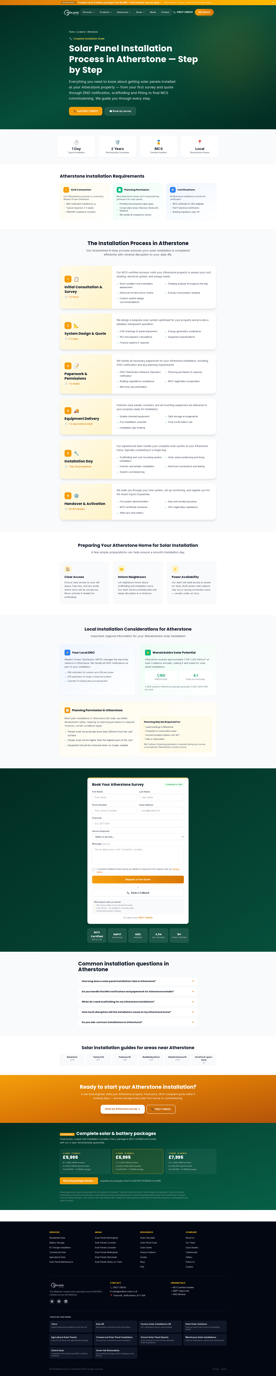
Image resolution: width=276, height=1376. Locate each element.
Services (87, 12)
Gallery (189, 1257)
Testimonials (191, 1252)
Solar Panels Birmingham (106, 1238)
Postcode (97, 818)
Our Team (190, 1242)
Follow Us (190, 1262)
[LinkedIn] (65, 1301)
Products (104, 12)
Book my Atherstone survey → (122, 1108)
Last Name (144, 791)
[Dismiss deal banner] (273, 2)
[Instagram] (52, 1301)
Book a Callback (140, 892)
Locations (81, 32)
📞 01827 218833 (161, 1109)
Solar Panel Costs (148, 1242)
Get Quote (204, 12)
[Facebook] (59, 1301)
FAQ (142, 1267)
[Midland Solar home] (70, 12)
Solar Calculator (147, 1238)
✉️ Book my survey (120, 111)
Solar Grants (146, 1247)
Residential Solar (57, 1238)
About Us (190, 1238)
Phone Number (99, 805)
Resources (122, 12)
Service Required (100, 831)
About (153, 12)
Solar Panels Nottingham (106, 1252)
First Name (97, 791)
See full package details (79, 1180)
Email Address (146, 805)
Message (101, 844)
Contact (165, 12)
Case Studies (192, 1247)
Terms (224, 1369)
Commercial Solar (57, 1252)
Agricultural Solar (57, 1257)
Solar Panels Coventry (105, 1242)
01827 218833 (145, 917)
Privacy (216, 1369)
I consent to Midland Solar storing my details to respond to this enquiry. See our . (138, 870)
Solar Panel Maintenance (61, 1262)
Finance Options (148, 1252)
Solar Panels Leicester (105, 1247)
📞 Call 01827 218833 (86, 111)
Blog (142, 1262)
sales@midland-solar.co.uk (124, 1291)
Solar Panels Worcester (106, 1257)
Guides (143, 1257)
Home (72, 32)
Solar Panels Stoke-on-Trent (108, 1262)
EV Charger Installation (60, 1247)
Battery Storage (56, 1242)
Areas (139, 12)
